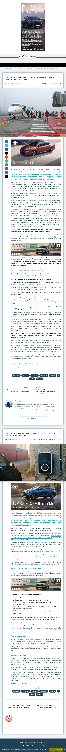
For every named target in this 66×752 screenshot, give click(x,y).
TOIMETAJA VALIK (57, 439)
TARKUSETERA (51, 439)
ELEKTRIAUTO (38, 439)
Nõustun (59, 749)
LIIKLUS (32, 746)
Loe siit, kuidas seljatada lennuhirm (26, 363)
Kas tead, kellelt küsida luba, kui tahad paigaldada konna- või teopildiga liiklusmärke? (47, 391)
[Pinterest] (6, 168)
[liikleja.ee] (31, 55)
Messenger (44, 375)
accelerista (9, 439)
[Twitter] (6, 145)
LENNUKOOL (52, 83)
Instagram (16, 375)
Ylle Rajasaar (9, 83)
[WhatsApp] (6, 161)
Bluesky (39, 379)
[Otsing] (47, 60)
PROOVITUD (26, 746)
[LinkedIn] (6, 149)
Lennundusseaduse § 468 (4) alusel (27, 235)
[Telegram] (6, 172)
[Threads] (6, 176)
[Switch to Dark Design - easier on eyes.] (46, 55)
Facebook (34, 375)
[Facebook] (6, 141)
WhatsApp (25, 375)
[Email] (6, 153)
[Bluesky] (6, 164)
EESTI (43, 83)
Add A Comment (33, 418)
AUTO (43, 746)
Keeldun (52, 749)
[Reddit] (6, 157)
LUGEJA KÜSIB (58, 83)
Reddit (32, 379)
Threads (52, 375)
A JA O (38, 746)
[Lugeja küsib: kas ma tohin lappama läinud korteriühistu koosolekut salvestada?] (33, 480)
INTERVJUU (47, 83)
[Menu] (18, 65)
